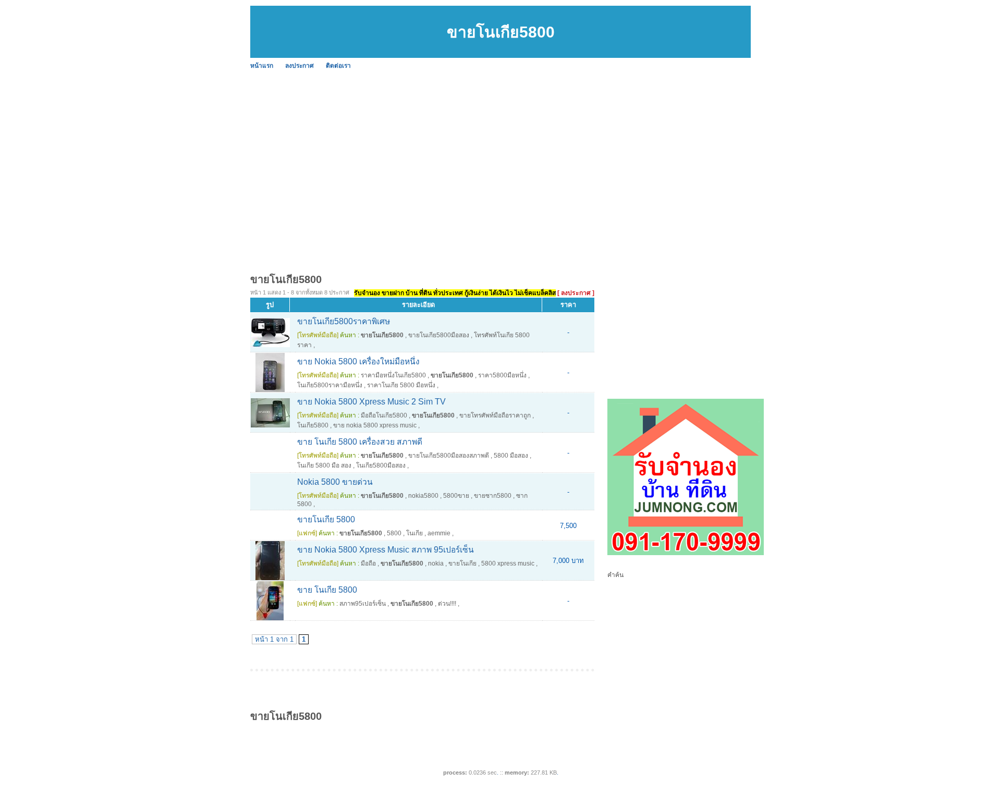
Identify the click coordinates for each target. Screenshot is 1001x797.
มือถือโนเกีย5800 (384, 415)
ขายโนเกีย (462, 563)
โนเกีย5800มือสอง (381, 465)
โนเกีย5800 (312, 425)
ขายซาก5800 (492, 495)
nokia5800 (423, 495)
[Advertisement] (563, 151)
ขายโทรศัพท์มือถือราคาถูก (495, 415)
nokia (436, 563)
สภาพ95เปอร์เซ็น (362, 603)
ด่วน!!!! (447, 603)
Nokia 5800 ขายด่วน (335, 481)
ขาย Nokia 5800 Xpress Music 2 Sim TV (371, 401)
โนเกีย (414, 533)
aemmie (439, 533)
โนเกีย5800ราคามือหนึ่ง (329, 385)
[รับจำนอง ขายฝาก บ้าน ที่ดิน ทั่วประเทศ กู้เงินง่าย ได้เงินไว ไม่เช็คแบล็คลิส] (685, 553)
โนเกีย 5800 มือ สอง (324, 465)
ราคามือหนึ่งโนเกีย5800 (393, 375)
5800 (394, 533)
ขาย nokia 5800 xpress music (375, 425)
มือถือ (368, 563)
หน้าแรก (261, 65)
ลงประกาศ (299, 65)
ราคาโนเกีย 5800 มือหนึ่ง (401, 385)
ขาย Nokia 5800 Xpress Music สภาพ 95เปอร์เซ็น (385, 549)
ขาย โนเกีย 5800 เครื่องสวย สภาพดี (359, 441)
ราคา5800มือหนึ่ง (502, 375)
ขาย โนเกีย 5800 (327, 589)
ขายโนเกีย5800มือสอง (438, 335)
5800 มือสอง (511, 455)
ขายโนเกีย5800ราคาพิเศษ (343, 321)
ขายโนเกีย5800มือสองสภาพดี (448, 455)
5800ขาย (456, 495)
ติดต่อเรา (338, 65)
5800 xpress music (507, 563)
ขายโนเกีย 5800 (326, 519)
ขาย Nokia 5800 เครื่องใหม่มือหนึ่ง (358, 361)
